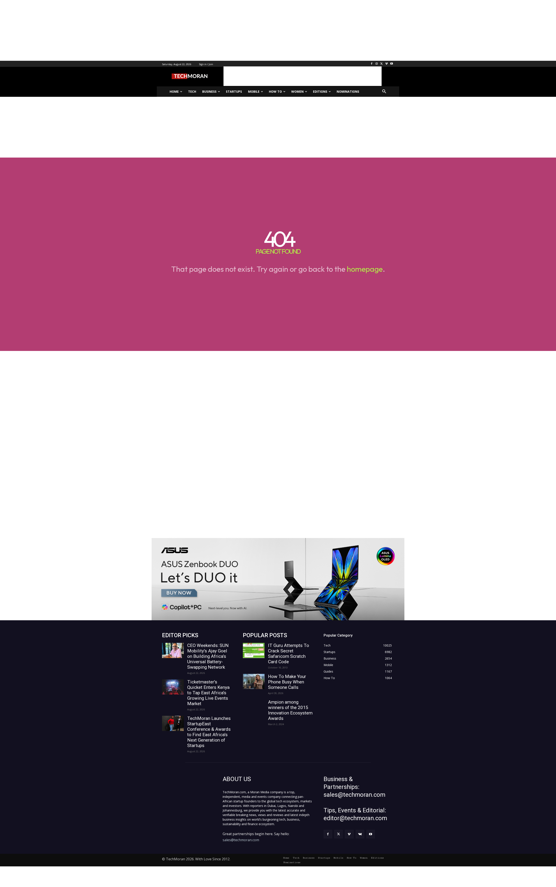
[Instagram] (376, 63)
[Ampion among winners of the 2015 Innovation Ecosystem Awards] (254, 707)
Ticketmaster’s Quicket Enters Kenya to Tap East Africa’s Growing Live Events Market (208, 692)
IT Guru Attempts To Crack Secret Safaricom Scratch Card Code (288, 653)
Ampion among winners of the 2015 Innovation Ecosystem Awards (290, 710)
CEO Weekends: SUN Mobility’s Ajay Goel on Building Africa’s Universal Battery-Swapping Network (208, 656)
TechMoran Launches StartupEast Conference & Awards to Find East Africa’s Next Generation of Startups (209, 732)
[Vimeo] (386, 63)
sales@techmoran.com (241, 840)
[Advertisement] (130, 30)
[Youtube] (391, 63)
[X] (381, 63)
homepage (365, 269)
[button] (384, 91)
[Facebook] (371, 63)
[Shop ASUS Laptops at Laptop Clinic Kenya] (278, 579)
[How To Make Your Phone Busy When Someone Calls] (254, 681)
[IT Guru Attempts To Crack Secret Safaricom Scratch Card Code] (254, 650)
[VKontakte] (360, 834)
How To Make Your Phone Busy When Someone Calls (287, 682)
